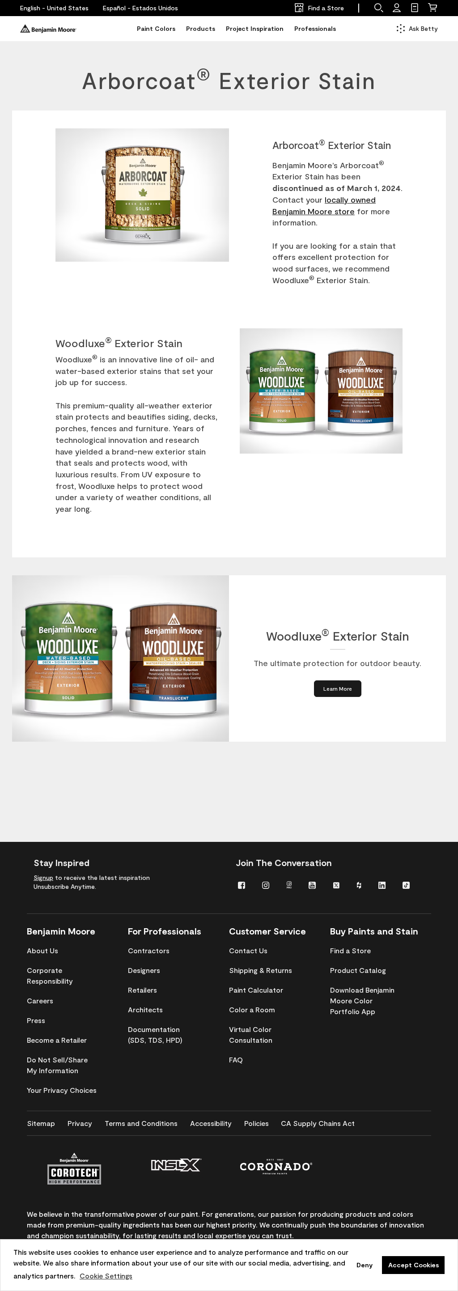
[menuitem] (243, 885)
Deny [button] (364, 1265)
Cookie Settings (106, 1275)
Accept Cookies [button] (413, 1265)
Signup (43, 877)
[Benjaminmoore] (48, 28)
